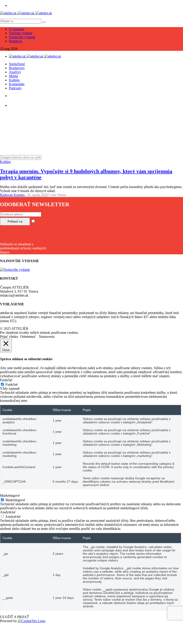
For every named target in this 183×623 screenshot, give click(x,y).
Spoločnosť (17, 64)
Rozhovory (17, 68)
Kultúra (14, 80)
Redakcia (15, 41)
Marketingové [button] (10, 495)
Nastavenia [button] (46, 336)
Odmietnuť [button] (28, 336)
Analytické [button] (7, 512)
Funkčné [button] (6, 380)
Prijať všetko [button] (9, 336)
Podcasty (15, 88)
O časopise (16, 29)
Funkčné (11, 384)
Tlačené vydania (20, 33)
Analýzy (15, 72)
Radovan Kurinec (12, 195)
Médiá (13, 76)
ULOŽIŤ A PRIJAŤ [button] (14, 617)
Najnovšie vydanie (22, 37)
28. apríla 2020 (37, 195)
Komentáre (17, 84)
